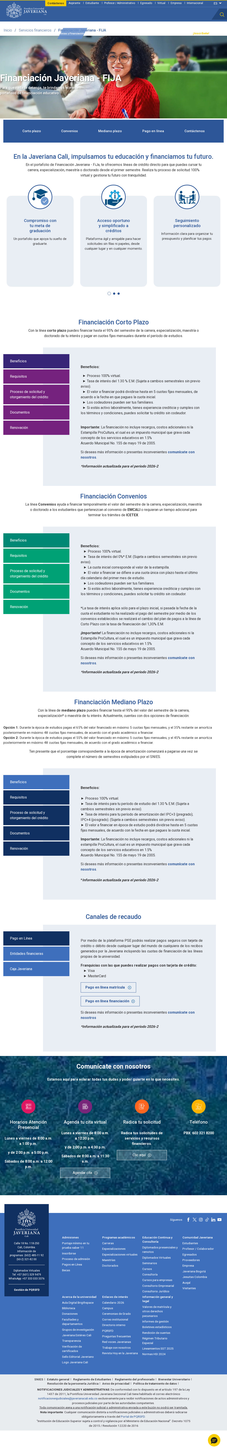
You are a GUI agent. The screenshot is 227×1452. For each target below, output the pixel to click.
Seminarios (149, 1263)
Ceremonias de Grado (116, 1313)
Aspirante (74, 3)
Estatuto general (58, 1379)
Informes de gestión (155, 1321)
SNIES (38, 1379)
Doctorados (110, 1265)
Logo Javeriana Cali (75, 1362)
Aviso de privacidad (115, 1383)
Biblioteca (68, 1308)
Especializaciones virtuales (119, 1254)
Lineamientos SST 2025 (158, 1348)
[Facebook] (188, 1220)
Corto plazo (31, 131)
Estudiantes (190, 1243)
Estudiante (92, 3)
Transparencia (179, 33)
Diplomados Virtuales (156, 1257)
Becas (66, 1270)
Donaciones (70, 1313)
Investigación (113, 33)
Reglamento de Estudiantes (92, 1379)
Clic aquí (139, 1155)
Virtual (161, 3)
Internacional (195, 3)
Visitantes (189, 1288)
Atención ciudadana (154, 33)
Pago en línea (153, 131)
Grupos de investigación (78, 1329)
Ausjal (186, 1282)
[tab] (113, 401)
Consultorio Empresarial (158, 1285)
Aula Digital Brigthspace (78, 1302)
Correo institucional (115, 1319)
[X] (195, 1220)
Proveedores (191, 1260)
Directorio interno (113, 1325)
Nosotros (132, 33)
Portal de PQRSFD (133, 1416)
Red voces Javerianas (116, 1342)
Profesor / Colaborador (198, 1248)
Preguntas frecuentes (116, 1336)
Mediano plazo (110, 131)
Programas (48, 33)
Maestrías (108, 1260)
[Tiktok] (207, 1220)
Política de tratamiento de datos (155, 1383)
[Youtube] (219, 1220)
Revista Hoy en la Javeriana (120, 1353)
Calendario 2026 (113, 1302)
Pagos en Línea (72, 1264)
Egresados (189, 1254)
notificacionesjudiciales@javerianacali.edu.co (68, 1398)
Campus (107, 1308)
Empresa (176, 3)
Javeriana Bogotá (194, 1271)
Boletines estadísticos (157, 1327)
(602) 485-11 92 (34, 1255)
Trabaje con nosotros (116, 1347)
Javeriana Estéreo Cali (76, 1335)
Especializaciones (113, 1248)
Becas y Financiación (72, 33)
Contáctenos (194, 131)
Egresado (146, 3)
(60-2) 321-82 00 (27, 1259)
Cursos (147, 1269)
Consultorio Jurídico (155, 1291)
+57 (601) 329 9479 (29, 1274)
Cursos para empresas (157, 1280)
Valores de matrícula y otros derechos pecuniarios (156, 1311)
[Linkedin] (213, 1220)
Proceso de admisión (76, 1259)
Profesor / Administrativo (119, 3)
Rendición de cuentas (156, 1332)
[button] (222, 14)
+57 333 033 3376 (33, 1278)
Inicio (8, 30)
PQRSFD (108, 1330)
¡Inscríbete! (201, 33)
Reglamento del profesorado (135, 1379)
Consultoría (150, 1274)
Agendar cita (82, 1173)
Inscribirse (69, 1253)
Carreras (108, 1243)
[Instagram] (201, 1220)
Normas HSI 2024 (154, 1354)
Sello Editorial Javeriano (78, 1356)
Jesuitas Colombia (194, 1277)
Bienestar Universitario (174, 1379)
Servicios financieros (35, 30)
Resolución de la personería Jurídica (72, 1383)
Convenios (69, 131)
